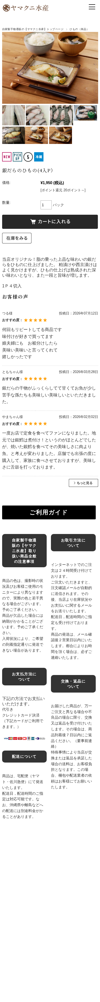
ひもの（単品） (79, 29)
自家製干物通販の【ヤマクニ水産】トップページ (33, 29)
